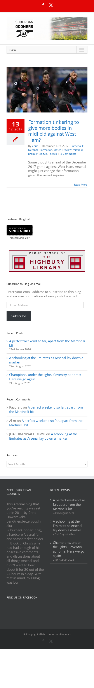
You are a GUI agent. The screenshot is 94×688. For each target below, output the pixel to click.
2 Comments (68, 154)
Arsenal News (17, 238)
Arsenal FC (78, 146)
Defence (33, 150)
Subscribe (18, 316)
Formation (46, 150)
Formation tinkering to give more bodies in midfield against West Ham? (53, 131)
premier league (37, 154)
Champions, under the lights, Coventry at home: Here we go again (45, 376)
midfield (78, 150)
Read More (80, 184)
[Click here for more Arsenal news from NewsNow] (20, 230)
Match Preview (62, 150)
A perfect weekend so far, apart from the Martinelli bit (47, 343)
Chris (35, 146)
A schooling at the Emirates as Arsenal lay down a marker (46, 360)
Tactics (52, 154)
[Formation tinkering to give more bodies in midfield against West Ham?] (47, 89)
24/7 (27, 238)
